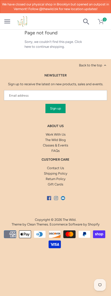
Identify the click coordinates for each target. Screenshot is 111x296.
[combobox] (88, 22)
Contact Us (55, 168)
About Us (55, 126)
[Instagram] (56, 198)
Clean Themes (37, 224)
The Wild (69, 220)
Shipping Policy (55, 173)
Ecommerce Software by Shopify (75, 224)
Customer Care (55, 159)
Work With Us (56, 134)
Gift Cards (55, 184)
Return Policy (56, 179)
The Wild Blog (55, 140)
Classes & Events (55, 145)
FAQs (55, 151)
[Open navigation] (7, 21)
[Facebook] (49, 198)
